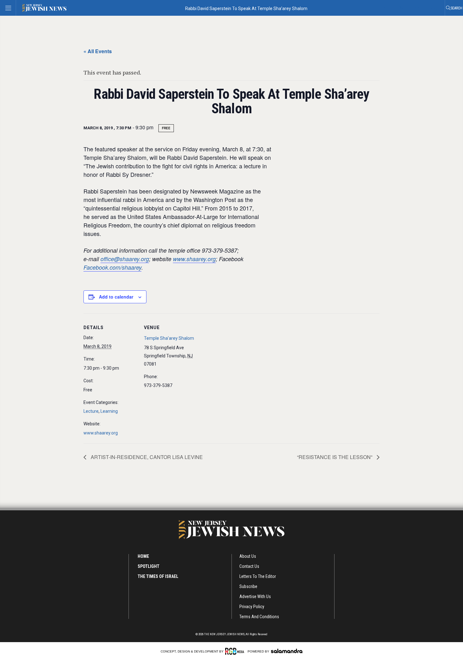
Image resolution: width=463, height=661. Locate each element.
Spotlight (148, 566)
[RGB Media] (235, 651)
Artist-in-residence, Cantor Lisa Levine (146, 457)
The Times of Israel (158, 576)
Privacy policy (251, 606)
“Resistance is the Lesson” (335, 457)
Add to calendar (116, 297)
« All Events (97, 51)
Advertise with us (255, 596)
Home (143, 556)
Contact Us (249, 566)
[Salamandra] (286, 651)
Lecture (91, 411)
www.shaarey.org (194, 259)
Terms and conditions (259, 616)
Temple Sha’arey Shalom (169, 338)
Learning (109, 411)
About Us (247, 556)
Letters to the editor (257, 576)
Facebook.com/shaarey (112, 267)
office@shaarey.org (124, 259)
